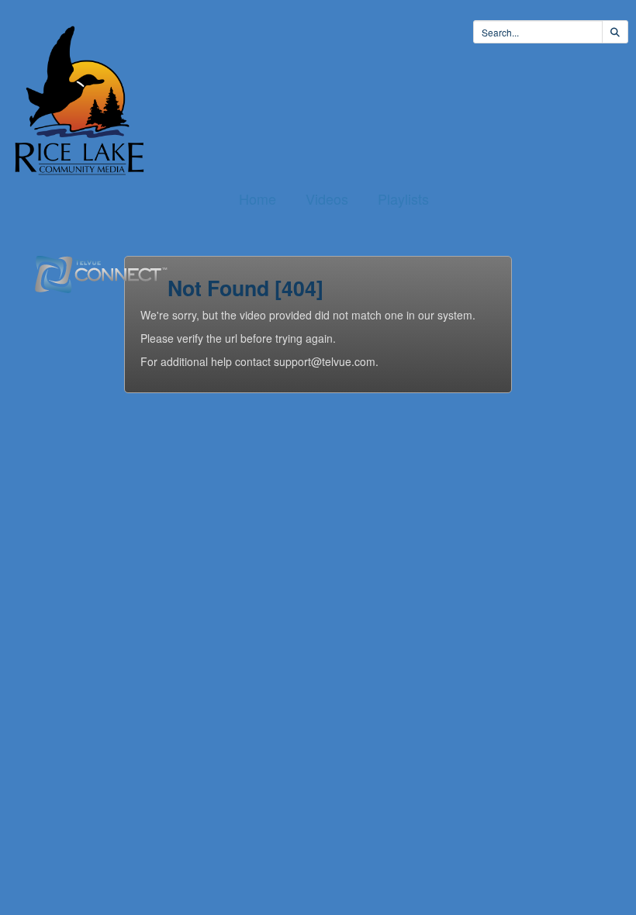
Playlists (403, 198)
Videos (327, 198)
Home (257, 198)
